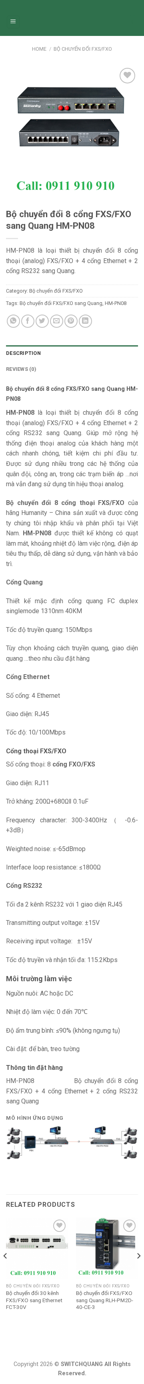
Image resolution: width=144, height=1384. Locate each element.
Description (23, 353)
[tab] (72, 353)
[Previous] (6, 1272)
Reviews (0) (21, 369)
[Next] (138, 1272)
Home (39, 49)
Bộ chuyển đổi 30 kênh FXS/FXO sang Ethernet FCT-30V (34, 1300)
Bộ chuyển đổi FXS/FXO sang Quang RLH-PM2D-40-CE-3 (104, 1300)
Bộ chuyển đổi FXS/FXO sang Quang (61, 303)
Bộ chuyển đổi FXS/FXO (83, 49)
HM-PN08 (115, 303)
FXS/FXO (60, 423)
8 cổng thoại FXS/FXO (89, 503)
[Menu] (13, 22)
